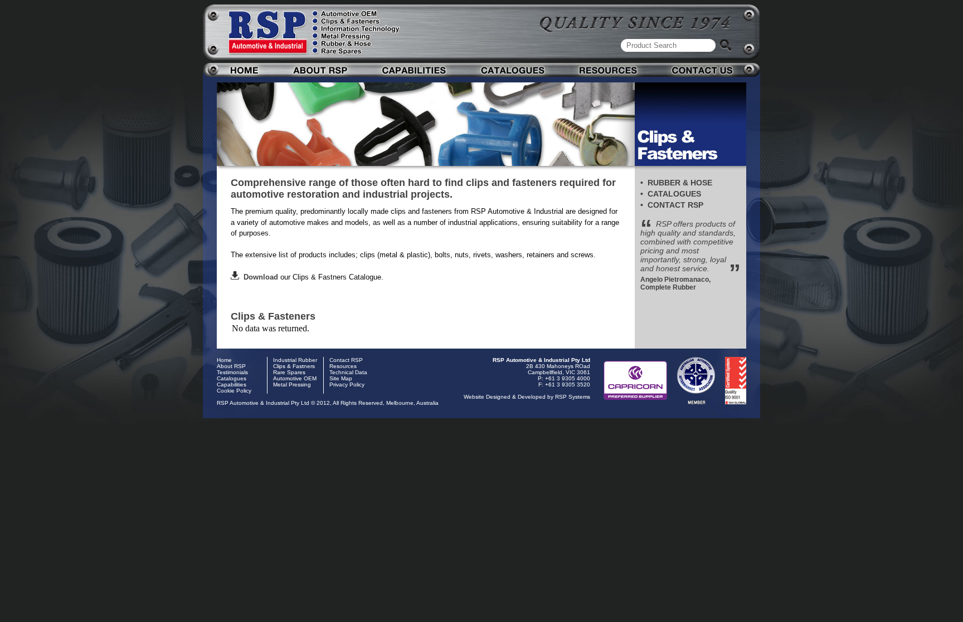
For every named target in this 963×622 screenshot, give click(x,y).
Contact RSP (346, 360)
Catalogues (231, 378)
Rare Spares (289, 372)
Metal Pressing (292, 384)
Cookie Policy (234, 391)
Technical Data (348, 372)
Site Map (340, 378)
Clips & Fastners (294, 366)
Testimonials (232, 372)
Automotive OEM (295, 378)
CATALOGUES (674, 193)
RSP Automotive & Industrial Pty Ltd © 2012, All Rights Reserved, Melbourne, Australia (328, 403)
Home (224, 360)
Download (258, 277)
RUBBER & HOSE (680, 182)
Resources (343, 366)
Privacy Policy (346, 384)
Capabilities (231, 384)
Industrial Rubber (295, 360)
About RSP (231, 366)
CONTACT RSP (675, 204)
